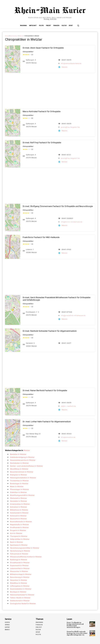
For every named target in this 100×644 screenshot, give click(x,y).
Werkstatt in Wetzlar (18, 498)
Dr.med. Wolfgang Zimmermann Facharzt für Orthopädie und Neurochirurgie (58, 206)
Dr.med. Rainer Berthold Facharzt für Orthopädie (45, 390)
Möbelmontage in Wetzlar (20, 574)
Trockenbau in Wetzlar (19, 480)
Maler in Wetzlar (17, 486)
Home (6, 35)
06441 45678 (66, 60)
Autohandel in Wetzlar (19, 513)
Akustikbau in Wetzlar (19, 469)
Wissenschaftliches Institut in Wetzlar (26, 557)
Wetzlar (21, 35)
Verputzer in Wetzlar (18, 580)
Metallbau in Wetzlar (18, 583)
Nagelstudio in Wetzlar (19, 524)
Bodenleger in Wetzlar (19, 483)
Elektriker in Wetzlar (18, 492)
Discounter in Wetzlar (19, 571)
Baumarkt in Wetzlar (18, 519)
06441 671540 (66, 312)
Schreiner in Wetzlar (18, 507)
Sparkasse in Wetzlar (19, 545)
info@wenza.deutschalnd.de (71, 63)
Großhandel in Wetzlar (19, 527)
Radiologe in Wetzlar (18, 560)
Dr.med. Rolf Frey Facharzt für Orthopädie (42, 142)
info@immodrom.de (68, 437)
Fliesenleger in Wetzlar (19, 489)
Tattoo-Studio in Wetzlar (20, 598)
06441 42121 (66, 155)
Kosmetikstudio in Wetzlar (21, 521)
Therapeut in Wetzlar (18, 536)
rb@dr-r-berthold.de (68, 406)
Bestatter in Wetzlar (18, 454)
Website (64, 67)
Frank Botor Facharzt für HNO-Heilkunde (41, 237)
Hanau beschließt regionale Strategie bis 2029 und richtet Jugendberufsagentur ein (77, 633)
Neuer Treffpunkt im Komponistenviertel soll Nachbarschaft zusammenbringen (75, 625)
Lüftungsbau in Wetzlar (20, 586)
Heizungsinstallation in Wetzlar (23, 478)
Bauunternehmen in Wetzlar (21, 472)
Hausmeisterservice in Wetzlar (22, 460)
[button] (78, 25)
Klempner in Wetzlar (18, 475)
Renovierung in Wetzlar (20, 577)
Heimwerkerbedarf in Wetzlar (22, 595)
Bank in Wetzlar (16, 542)
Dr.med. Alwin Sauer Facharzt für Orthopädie (43, 48)
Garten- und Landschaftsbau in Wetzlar (26, 466)
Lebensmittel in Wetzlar (20, 568)
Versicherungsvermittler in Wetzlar (24, 548)
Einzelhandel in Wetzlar (20, 562)
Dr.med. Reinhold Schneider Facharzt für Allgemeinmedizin (50, 331)
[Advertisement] (50, 90)
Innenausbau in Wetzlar (20, 504)
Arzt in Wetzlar (16, 533)
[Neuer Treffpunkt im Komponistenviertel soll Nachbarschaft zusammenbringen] (92, 624)
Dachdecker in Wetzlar (19, 463)
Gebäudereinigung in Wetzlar (22, 457)
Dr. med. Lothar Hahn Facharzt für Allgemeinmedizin (47, 421)
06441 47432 (66, 249)
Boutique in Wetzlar (18, 592)
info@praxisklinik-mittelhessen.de (73, 315)
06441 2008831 (67, 218)
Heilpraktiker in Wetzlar (20, 539)
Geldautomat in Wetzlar (20, 600)
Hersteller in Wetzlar (18, 501)
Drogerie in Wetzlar (18, 530)
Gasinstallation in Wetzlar (20, 589)
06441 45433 (66, 434)
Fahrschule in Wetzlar (19, 554)
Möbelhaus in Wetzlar (19, 510)
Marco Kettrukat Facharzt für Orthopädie (41, 111)
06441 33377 (66, 343)
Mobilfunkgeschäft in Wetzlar (22, 495)
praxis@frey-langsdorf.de (70, 127)
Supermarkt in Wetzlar (19, 565)
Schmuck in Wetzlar (18, 516)
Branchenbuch (14, 35)
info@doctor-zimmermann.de (71, 222)
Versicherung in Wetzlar (20, 551)
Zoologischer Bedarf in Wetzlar (23, 603)
